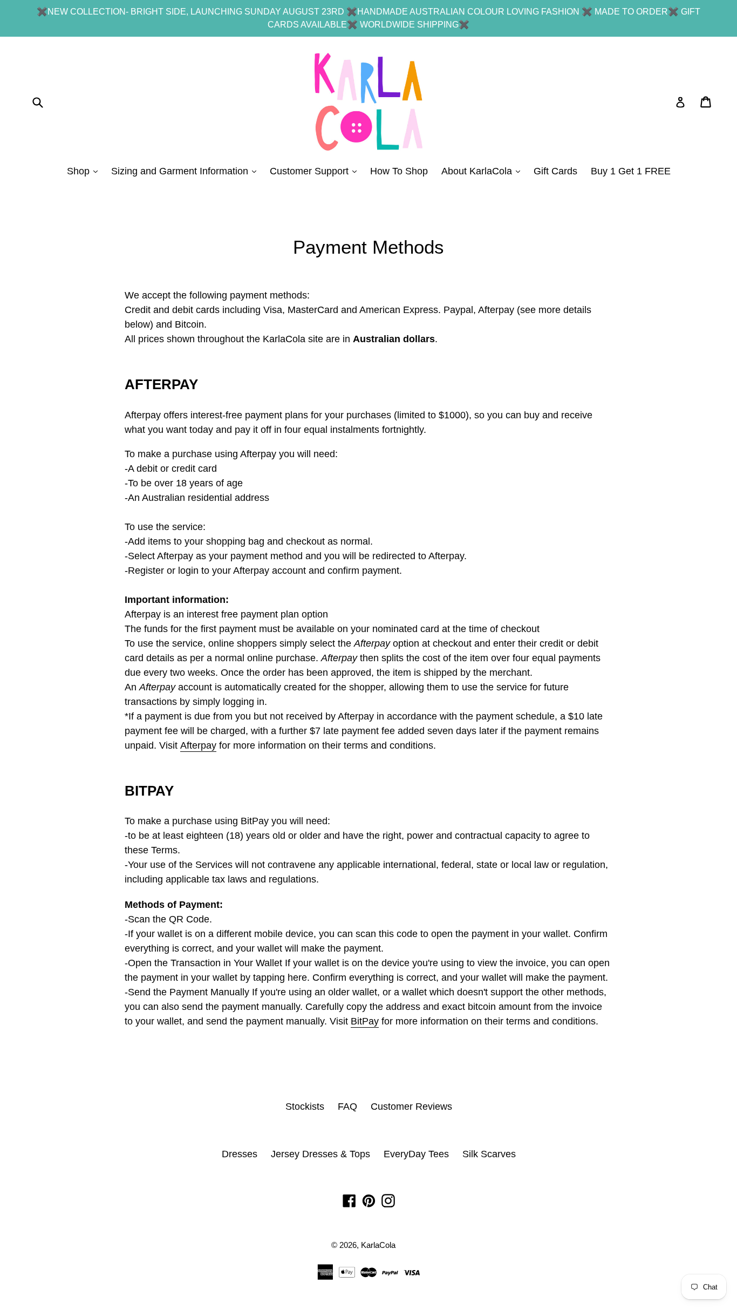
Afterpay (198, 745)
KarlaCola (378, 1245)
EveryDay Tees (416, 1154)
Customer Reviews (411, 1106)
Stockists (304, 1106)
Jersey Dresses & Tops (320, 1154)
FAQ (347, 1106)
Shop (85, 171)
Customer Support (316, 171)
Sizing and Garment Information (186, 171)
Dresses (239, 1154)
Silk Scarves (489, 1154)
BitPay (365, 1021)
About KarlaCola (483, 171)
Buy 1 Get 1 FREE (631, 171)
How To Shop (399, 171)
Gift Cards (555, 171)
